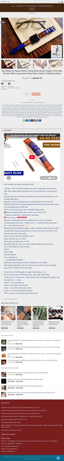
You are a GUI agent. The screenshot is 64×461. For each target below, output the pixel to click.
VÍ (12, 456)
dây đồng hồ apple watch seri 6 (47, 115)
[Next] (60, 64)
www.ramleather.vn (17, 282)
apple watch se (34, 109)
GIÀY (39, 456)
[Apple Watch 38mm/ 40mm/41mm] (2, 83)
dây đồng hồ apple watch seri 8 (28, 117)
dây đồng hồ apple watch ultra (41, 117)
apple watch (6, 104)
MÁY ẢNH (16, 456)
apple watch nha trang (26, 109)
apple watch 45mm (26, 106)
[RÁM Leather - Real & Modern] (32, 2)
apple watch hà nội (34, 107)
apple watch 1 (12, 104)
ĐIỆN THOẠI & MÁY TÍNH (25, 456)
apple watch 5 (33, 106)
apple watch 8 (51, 106)
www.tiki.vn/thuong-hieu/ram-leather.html (23, 293)
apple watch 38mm (39, 104)
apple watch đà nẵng (25, 107)
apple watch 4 (46, 104)
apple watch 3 (32, 104)
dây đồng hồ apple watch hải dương (35, 112)
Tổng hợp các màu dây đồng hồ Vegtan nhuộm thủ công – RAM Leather (20, 413)
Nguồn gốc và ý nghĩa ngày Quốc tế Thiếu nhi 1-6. (14, 419)
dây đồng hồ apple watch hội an (18, 114)
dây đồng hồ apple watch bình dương (52, 111)
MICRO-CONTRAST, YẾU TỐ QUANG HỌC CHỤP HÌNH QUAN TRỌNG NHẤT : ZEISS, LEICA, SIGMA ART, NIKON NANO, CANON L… (31, 426)
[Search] (8, 1)
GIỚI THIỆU (51, 456)
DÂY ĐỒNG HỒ (21, 6)
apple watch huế (11, 109)
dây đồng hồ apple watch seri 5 (34, 115)
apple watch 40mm (53, 104)
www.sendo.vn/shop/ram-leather (20, 288)
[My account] (59, 2)
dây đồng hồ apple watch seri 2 (8, 115)
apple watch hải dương (42, 107)
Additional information (10, 299)
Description (8, 130)
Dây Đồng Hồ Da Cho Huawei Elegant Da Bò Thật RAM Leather (54, 323)
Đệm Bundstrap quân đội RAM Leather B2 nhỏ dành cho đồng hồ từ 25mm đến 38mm (24, 410)
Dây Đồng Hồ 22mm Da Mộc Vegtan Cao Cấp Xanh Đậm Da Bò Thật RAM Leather (38, 323)
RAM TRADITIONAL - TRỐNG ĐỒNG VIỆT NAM (39, 6)
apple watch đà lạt (17, 107)
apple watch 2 (18, 104)
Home (13, 6)
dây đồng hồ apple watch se (56, 114)
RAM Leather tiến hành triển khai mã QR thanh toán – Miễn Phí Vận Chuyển (21, 416)
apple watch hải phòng (52, 107)
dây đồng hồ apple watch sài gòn (43, 114)
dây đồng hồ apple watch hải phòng (49, 112)
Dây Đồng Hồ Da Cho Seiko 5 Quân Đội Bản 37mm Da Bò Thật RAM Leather (23, 323)
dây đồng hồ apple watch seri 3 (21, 115)
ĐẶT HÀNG (36, 94)
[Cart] (62, 2)
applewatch (4, 111)
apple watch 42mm (9, 106)
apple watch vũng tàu (57, 109)
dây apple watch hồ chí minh (20, 111)
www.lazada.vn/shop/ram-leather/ (21, 290)
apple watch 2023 (25, 104)
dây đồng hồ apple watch (39, 111)
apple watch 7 (45, 106)
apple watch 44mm (18, 106)
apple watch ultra (41, 109)
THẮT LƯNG (44, 456)
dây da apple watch (30, 111)
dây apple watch (10, 111)
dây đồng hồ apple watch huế (31, 114)
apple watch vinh (48, 109)
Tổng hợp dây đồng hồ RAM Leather (11, 422)
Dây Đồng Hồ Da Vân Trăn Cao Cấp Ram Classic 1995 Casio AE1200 (7, 323)
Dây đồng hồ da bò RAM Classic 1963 (11, 430)
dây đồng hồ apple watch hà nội (20, 112)
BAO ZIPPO (34, 456)
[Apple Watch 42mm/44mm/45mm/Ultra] (9, 83)
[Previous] (1, 319)
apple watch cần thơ (9, 107)
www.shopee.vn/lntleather (19, 285)
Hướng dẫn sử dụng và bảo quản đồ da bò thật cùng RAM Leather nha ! (20, 407)
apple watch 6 (39, 106)
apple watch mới (18, 109)
